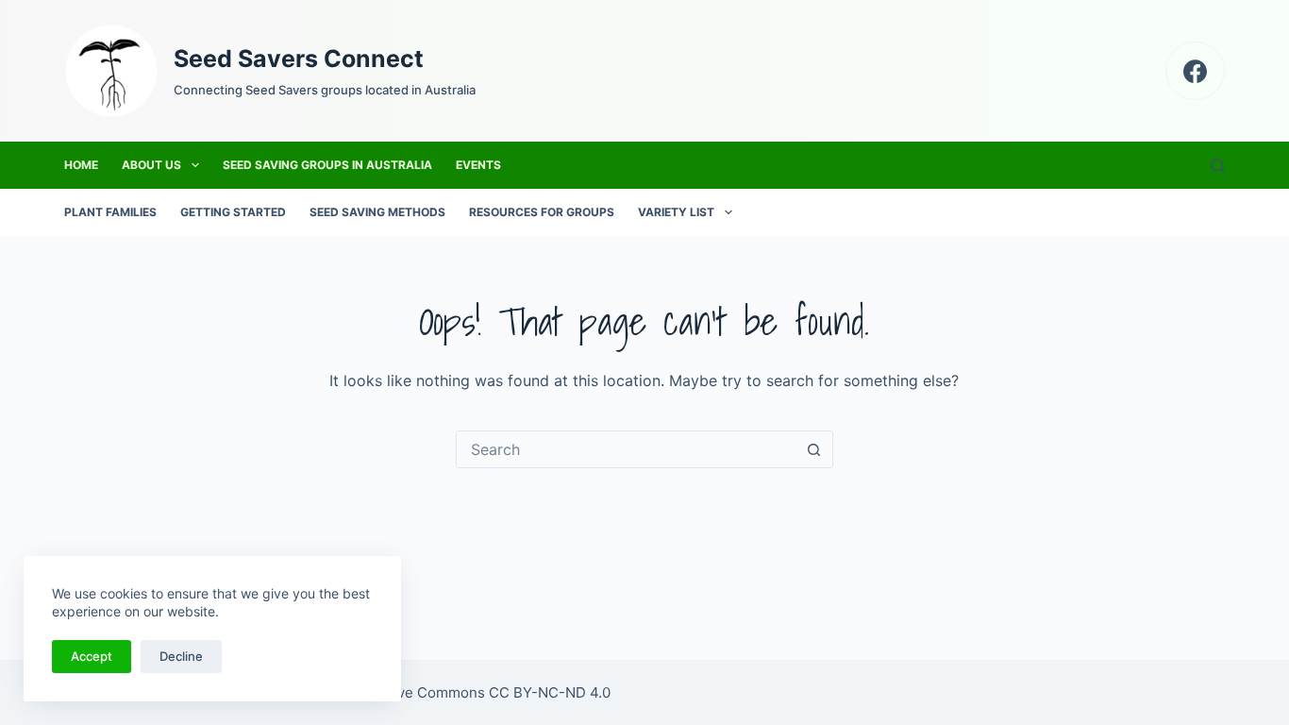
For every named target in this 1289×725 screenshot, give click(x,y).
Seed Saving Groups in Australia (327, 165)
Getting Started (233, 212)
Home (81, 165)
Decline (181, 656)
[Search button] (814, 449)
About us (151, 165)
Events (478, 165)
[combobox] (626, 449)
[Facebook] (1195, 71)
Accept (91, 656)
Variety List (676, 212)
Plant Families (110, 212)
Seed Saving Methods (377, 212)
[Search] (1218, 166)
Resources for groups (541, 212)
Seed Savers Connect (299, 58)
